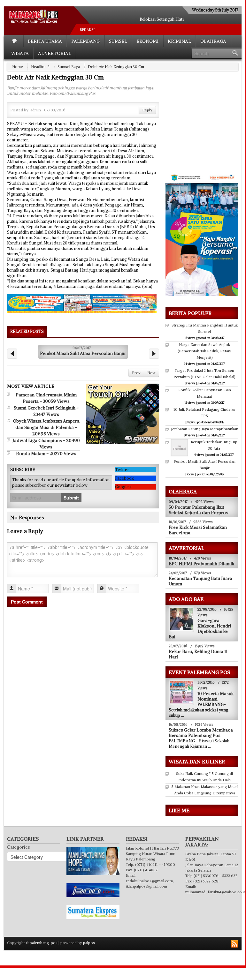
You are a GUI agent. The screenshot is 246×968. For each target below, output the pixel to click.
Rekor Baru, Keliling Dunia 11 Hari (198, 654)
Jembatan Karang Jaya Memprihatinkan (204, 428)
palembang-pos (44, 942)
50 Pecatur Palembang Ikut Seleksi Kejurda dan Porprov (198, 509)
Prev (136, 372)
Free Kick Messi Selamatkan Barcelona (198, 530)
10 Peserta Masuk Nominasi (215, 696)
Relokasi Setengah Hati (162, 19)
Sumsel (118, 41)
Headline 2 (40, 66)
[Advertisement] (205, 126)
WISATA (20, 53)
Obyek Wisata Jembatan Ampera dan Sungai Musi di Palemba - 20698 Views (46, 427)
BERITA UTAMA (45, 41)
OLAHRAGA (213, 41)
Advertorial (54, 53)
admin (35, 110)
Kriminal (179, 41)
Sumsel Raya (69, 66)
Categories (18, 847)
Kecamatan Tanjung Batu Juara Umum (200, 581)
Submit (71, 497)
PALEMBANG (85, 41)
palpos (89, 942)
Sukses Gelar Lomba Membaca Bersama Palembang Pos (201, 732)
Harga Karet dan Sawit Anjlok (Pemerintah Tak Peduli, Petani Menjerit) (204, 351)
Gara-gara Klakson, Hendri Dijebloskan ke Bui (200, 629)
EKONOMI (147, 41)
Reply (147, 110)
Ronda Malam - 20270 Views (46, 453)
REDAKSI (87, 29)
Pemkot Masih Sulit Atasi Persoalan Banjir (83, 353)
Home (17, 66)
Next (151, 372)
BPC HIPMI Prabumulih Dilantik (201, 564)
